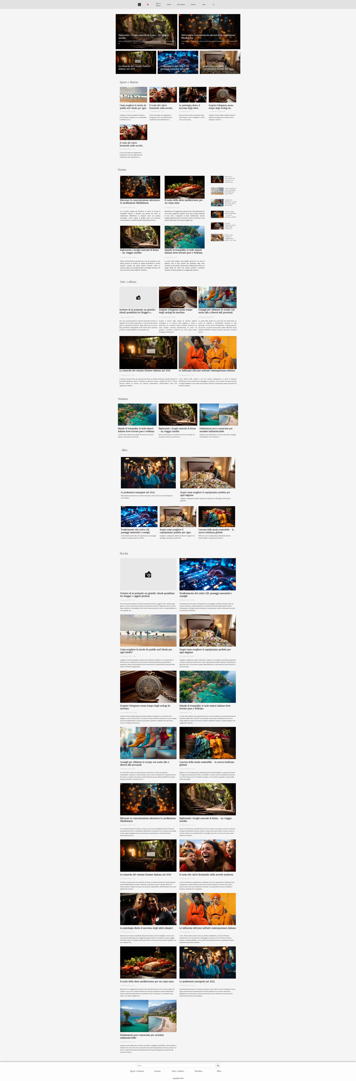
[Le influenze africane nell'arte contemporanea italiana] (208, 352)
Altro (204, 4)
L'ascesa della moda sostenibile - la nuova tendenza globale (230, 214)
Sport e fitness (158, 4)
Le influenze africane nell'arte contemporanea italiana (207, 370)
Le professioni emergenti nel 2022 (138, 492)
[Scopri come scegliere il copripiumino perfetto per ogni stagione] (217, 237)
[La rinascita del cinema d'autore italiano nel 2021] (148, 352)
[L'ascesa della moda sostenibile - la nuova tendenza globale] (217, 214)
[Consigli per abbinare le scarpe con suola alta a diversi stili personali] (217, 202)
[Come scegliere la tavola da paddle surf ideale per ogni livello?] (133, 94)
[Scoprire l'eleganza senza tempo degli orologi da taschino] (222, 94)
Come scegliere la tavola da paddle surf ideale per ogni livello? (133, 108)
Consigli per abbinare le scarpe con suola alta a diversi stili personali (231, 203)
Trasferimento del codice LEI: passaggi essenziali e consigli (174, 67)
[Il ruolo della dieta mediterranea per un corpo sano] (185, 187)
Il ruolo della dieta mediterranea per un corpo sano (147, 981)
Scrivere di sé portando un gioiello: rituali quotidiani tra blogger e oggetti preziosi (137, 312)
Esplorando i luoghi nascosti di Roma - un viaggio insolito (139, 251)
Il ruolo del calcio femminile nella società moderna (160, 108)
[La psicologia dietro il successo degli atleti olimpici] (193, 94)
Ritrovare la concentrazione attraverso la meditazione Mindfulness (140, 201)
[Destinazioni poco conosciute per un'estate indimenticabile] (219, 414)
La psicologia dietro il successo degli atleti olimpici (189, 108)
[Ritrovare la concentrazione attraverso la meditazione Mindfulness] (140, 187)
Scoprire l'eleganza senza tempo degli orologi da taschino (221, 108)
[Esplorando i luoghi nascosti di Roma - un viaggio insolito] (140, 237)
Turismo (193, 4)
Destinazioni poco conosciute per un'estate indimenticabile (216, 430)
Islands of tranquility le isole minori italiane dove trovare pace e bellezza (184, 251)
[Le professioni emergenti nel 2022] (148, 472)
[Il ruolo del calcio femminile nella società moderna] (163, 94)
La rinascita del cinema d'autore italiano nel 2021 (134, 67)
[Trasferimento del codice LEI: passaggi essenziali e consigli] (139, 516)
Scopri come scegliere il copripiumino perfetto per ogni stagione (218, 69)
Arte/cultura (181, 4)
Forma (169, 4)
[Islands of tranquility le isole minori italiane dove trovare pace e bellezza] (185, 237)
